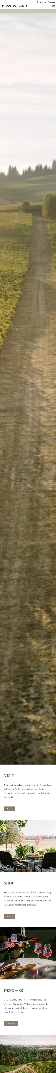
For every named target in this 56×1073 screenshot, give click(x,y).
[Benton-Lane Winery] (14, 4)
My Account (50, 2)
